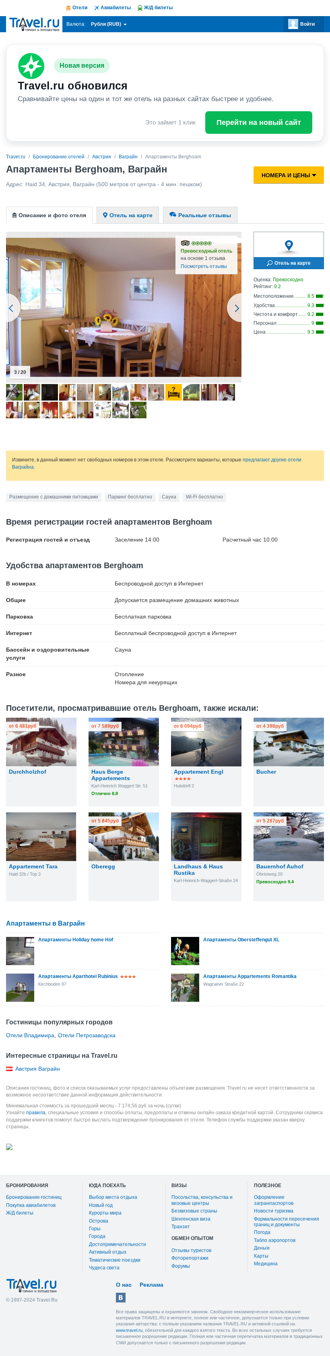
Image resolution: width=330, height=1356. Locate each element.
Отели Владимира (30, 1035)
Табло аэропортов (274, 1240)
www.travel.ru (129, 1330)
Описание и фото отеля (52, 215)
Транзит (180, 1226)
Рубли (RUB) (106, 24)
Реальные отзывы (204, 215)
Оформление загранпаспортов (273, 1200)
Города (97, 1236)
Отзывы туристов (191, 1250)
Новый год (101, 1205)
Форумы (180, 1266)
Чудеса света (104, 1268)
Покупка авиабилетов (31, 1205)
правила (35, 1112)
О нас (124, 1284)
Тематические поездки (114, 1260)
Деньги (262, 1248)
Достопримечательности (117, 1244)
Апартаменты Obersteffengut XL (241, 940)
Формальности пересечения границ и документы (286, 1221)
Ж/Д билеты (19, 1213)
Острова (98, 1221)
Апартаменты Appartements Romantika (250, 976)
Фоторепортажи (189, 1258)
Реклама (151, 1284)
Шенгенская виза (190, 1219)
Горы (95, 1228)
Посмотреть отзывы (204, 266)
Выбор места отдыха (113, 1197)
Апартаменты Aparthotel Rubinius (78, 976)
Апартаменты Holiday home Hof (75, 940)
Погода (262, 1232)
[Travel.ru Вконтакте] (121, 1297)
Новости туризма (273, 1211)
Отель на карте (131, 215)
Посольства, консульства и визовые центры (202, 1200)
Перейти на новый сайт (259, 122)
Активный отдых (107, 1252)
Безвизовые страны (194, 1211)
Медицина (266, 1264)
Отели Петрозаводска (87, 1035)
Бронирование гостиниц (34, 1197)
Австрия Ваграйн (37, 1068)
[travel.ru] (34, 24)
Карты (261, 1256)
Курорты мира (105, 1213)
